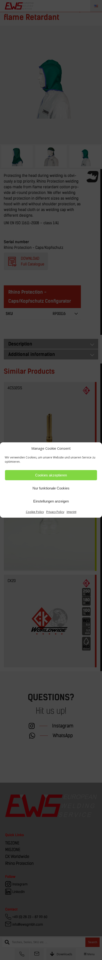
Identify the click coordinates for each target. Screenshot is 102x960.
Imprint (71, 512)
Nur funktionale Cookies (51, 488)
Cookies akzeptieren (51, 475)
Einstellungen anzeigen (51, 501)
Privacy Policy (55, 512)
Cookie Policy (35, 512)
